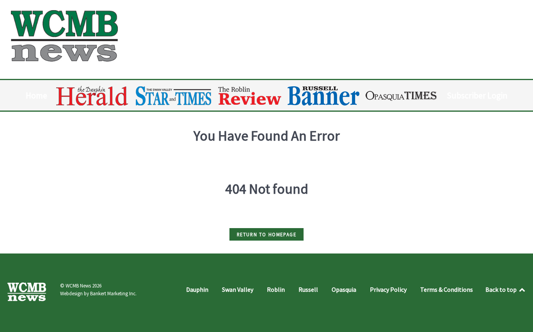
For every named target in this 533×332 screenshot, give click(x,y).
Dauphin (197, 289)
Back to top (501, 289)
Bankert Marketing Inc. (113, 293)
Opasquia (344, 289)
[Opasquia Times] (402, 96)
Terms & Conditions (446, 289)
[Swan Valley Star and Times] (173, 95)
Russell (308, 289)
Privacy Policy (388, 289)
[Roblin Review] (250, 95)
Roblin (276, 289)
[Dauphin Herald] (92, 95)
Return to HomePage (267, 234)
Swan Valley (237, 289)
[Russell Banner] (324, 95)
